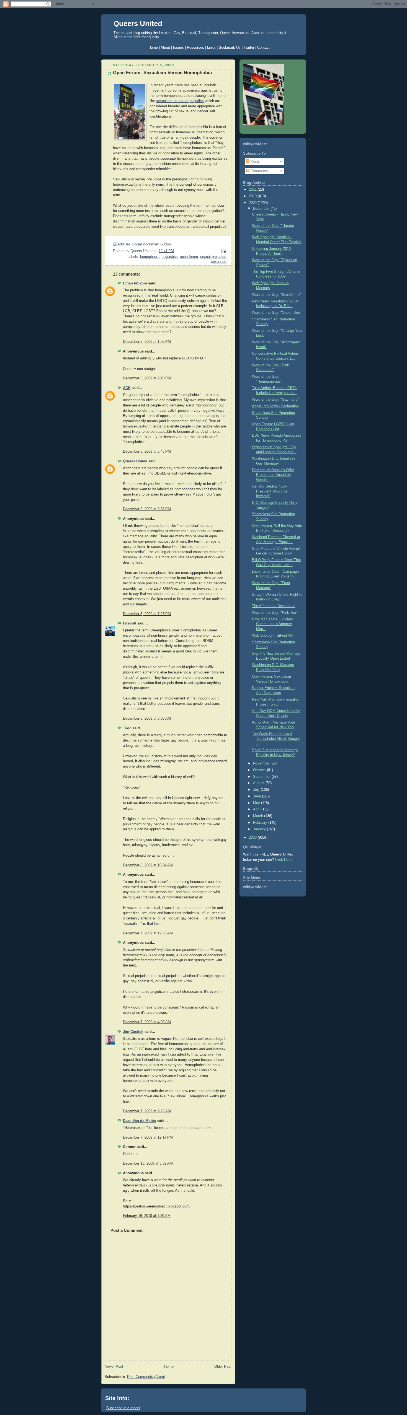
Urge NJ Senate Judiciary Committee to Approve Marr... (272, 624)
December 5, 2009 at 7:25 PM (147, 614)
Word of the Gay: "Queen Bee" (276, 313)
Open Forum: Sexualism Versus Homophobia (162, 72)
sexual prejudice (213, 257)
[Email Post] (222, 251)
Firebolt (129, 623)
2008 (253, 837)
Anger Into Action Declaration (275, 406)
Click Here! (284, 860)
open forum (189, 257)
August (259, 783)
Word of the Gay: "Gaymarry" (275, 399)
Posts (254, 162)
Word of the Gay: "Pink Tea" (274, 613)
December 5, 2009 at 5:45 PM (147, 451)
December (262, 209)
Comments (258, 171)
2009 (253, 203)
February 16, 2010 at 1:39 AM (147, 1216)
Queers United (138, 23)
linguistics (170, 257)
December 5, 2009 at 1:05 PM (147, 342)
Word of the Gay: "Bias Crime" (276, 295)
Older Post (222, 1367)
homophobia (149, 257)
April (257, 809)
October (260, 770)
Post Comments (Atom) (146, 1377)
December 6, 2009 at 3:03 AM (147, 719)
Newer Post (114, 1367)
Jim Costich (133, 1032)
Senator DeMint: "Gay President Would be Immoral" (269, 491)
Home (169, 1367)
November (262, 763)
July (257, 790)
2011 (253, 189)
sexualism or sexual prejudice (180, 101)
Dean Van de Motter (139, 1121)
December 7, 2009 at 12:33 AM (148, 933)
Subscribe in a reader (123, 1408)
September (262, 777)
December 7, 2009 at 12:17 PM (148, 1137)
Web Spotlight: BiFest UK (272, 635)
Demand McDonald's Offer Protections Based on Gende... (273, 475)
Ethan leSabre (135, 283)
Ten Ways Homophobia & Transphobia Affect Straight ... (276, 738)
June (257, 796)
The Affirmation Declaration (273, 606)
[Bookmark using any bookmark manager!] (142, 244)
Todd (127, 728)
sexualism (219, 262)
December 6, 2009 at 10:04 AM (148, 865)
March (258, 816)
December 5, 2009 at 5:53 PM (147, 509)
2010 (253, 196)
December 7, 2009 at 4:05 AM (147, 1022)
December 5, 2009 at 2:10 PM (147, 378)
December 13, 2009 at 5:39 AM (148, 1163)
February (260, 823)
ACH (126, 388)
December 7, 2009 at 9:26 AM (147, 1111)
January (260, 829)
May (257, 803)
